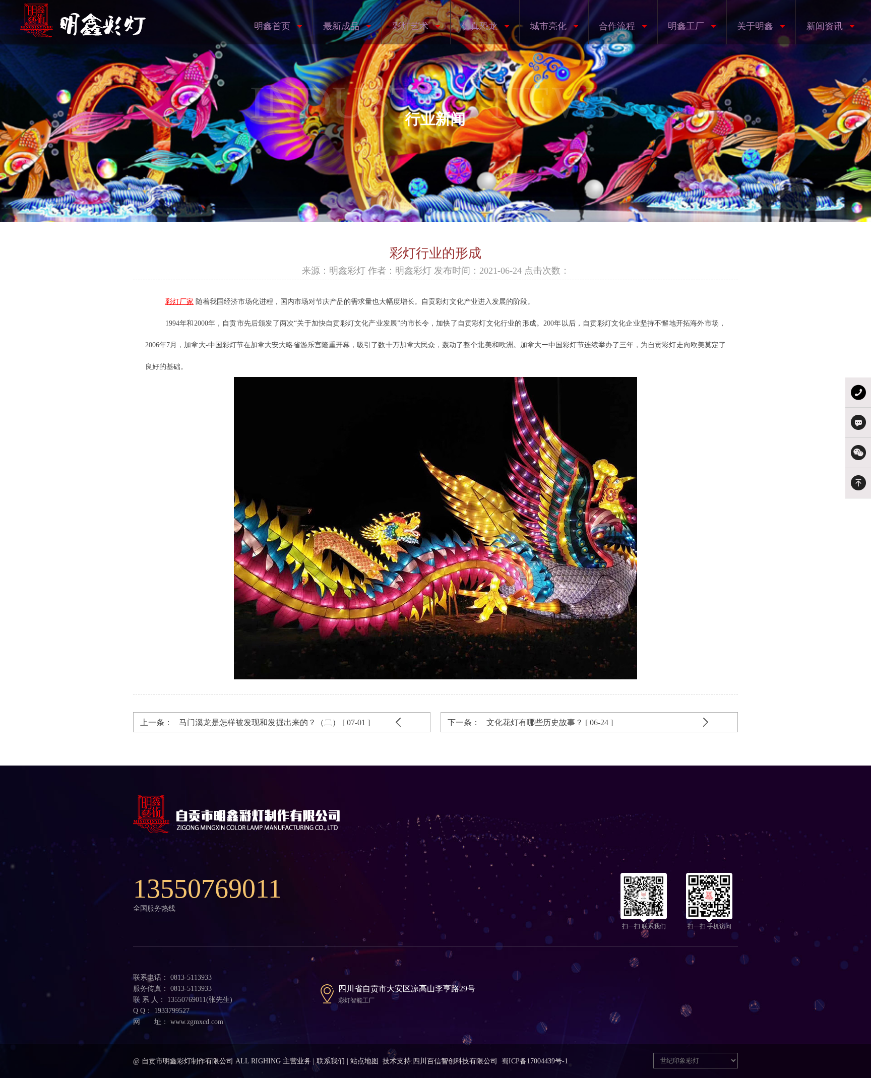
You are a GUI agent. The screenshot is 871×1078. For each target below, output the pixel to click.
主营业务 (297, 1061)
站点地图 (364, 1061)
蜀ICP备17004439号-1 (535, 1061)
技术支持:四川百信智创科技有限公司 (440, 1061)
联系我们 (331, 1061)
